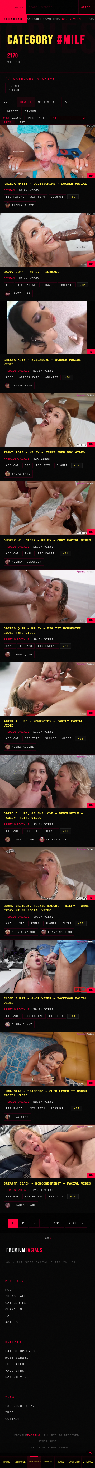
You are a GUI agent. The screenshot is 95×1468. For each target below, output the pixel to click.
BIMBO (35, 923)
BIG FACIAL (15, 197)
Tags (9, 1316)
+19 (65, 831)
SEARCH (86, 7)
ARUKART (51, 377)
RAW (47, 1238)
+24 (73, 1016)
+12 (73, 197)
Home (9, 1290)
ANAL (28, 553)
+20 (77, 465)
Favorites (14, 1370)
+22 (81, 923)
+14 (80, 738)
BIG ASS (25, 646)
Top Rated (14, 1364)
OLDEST (12, 111)
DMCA (9, 1412)
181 (57, 1223)
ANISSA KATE (29, 377)
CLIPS (67, 738)
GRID (7, 122)
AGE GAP (12, 465)
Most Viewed (16, 1358)
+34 (67, 377)
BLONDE (62, 465)
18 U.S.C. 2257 (20, 1406)
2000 (9, 377)
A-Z (67, 102)
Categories (15, 1303)
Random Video (18, 1377)
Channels (13, 1309)
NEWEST (25, 102)
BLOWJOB (57, 197)
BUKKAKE (66, 285)
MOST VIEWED (48, 102)
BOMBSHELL (59, 1108)
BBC (9, 285)
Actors (11, 1322)
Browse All (15, 1296)
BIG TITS (37, 197)
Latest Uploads (20, 1351)
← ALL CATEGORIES (15, 88)
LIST (21, 122)
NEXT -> (76, 1223)
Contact (12, 1419)
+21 (65, 553)
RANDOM (30, 111)
